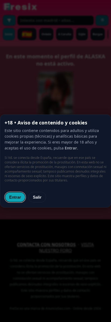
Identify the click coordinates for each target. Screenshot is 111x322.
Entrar (15, 197)
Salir (37, 197)
